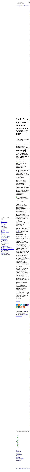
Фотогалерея (4, 253)
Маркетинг (4, 227)
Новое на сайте (5, 237)
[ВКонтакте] (17, 305)
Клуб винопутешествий (7, 249)
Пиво (2, 233)
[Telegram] (24, 305)
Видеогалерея (4, 251)
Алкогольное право (6, 247)
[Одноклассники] (19, 305)
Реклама (18, 468)
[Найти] (1, 219)
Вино (2, 223)
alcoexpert (25, 311)
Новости (24, 314)
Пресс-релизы (4, 250)
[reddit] (24, 307)
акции (19, 161)
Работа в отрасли (5, 236)
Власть (3, 226)
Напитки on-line (5, 254)
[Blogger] (21, 307)
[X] (26, 305)
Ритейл (3, 229)
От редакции (4, 240)
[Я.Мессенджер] (21, 305)
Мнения (3, 244)
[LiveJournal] (19, 307)
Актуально (4, 239)
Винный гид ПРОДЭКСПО (5, 242)
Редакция (23, 468)
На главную (4, 222)
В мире (3, 230)
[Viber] (28, 305)
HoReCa (3, 234)
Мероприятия (4, 246)
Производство (5, 232)
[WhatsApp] (17, 307)
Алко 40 (3, 224)
